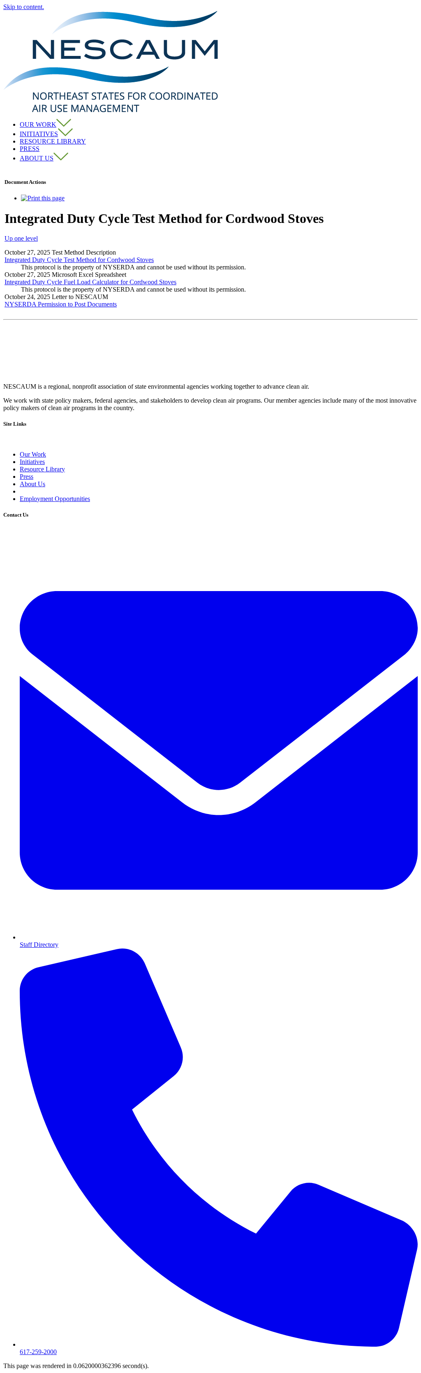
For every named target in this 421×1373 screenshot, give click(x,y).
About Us (32, 483)
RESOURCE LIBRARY (53, 141)
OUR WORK (38, 124)
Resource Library (42, 469)
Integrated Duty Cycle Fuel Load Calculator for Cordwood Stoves (90, 281)
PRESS (29, 148)
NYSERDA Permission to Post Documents (61, 304)
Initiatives (32, 461)
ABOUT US (36, 158)
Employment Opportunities (55, 498)
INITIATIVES (39, 133)
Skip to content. (23, 6)
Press (26, 476)
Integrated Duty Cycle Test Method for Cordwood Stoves (79, 259)
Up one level (21, 238)
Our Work (33, 454)
